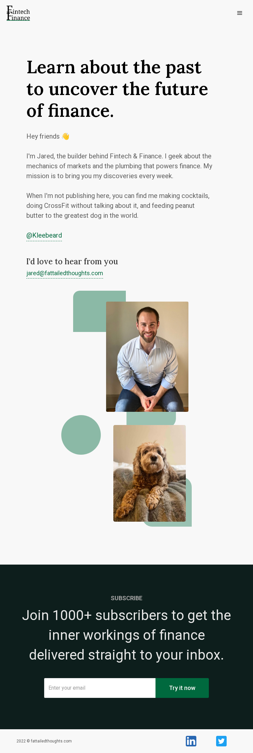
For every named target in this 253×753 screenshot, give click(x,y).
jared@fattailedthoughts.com (64, 273)
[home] (18, 13)
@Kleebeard (44, 235)
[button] (145, 13)
